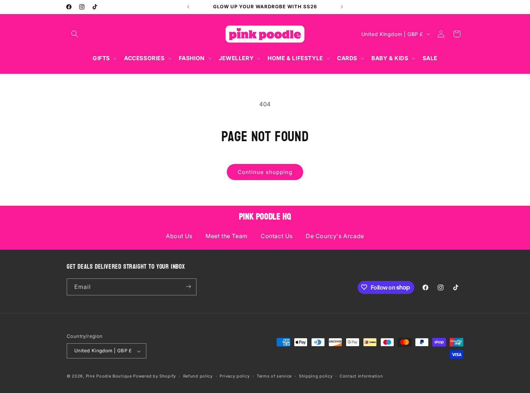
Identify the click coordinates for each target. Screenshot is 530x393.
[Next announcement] (342, 7)
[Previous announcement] (188, 7)
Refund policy (198, 376)
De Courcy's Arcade (335, 236)
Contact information (361, 376)
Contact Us (277, 236)
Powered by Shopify (154, 376)
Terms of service (274, 376)
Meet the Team (227, 236)
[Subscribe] (188, 286)
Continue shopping (265, 172)
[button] (75, 34)
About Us (179, 236)
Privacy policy (234, 376)
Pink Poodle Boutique (109, 376)
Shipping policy (316, 376)
